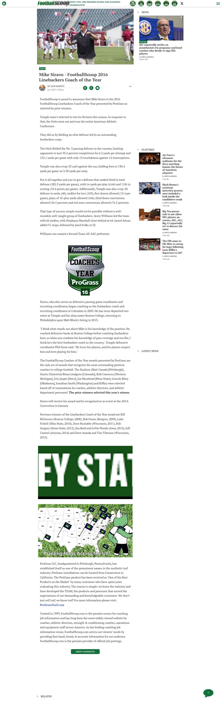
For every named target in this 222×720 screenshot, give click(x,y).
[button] (218, 3)
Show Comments (85, 651)
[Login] (4, 3)
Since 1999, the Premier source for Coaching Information (95, 3)
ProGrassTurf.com (52, 605)
